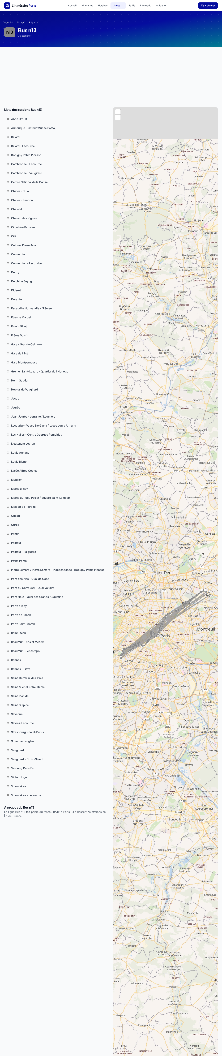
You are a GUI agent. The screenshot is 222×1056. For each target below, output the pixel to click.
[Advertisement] (111, 73)
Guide (159, 5)
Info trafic (145, 5)
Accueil (72, 5)
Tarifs (132, 5)
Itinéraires (87, 5)
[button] (118, 112)
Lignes (116, 5)
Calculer (210, 5)
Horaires (103, 5)
